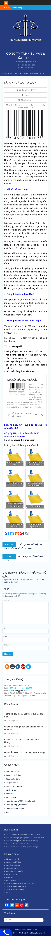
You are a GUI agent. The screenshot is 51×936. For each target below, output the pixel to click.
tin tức (8, 812)
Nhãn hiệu (9, 794)
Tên (4, 628)
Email (5, 636)
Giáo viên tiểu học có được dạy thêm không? (22, 841)
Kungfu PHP (40, 933)
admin (26, 95)
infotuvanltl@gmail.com (25, 67)
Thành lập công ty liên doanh (16, 805)
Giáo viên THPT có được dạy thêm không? (24, 752)
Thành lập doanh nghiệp (15, 808)
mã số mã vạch (38, 105)
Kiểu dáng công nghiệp (14, 786)
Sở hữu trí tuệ (11, 797)
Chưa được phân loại (13, 775)
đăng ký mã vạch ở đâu (25, 107)
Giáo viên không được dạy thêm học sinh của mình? (25, 838)
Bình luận (5, 600)
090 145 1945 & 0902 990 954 (26, 65)
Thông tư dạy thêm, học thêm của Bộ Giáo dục (23, 835)
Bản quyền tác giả (12, 771)
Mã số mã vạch (26, 100)
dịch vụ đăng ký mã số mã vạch (20, 105)
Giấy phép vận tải (12, 783)
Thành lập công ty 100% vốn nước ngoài (20, 801)
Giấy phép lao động (13, 779)
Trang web (6, 645)
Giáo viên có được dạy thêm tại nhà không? (22, 847)
